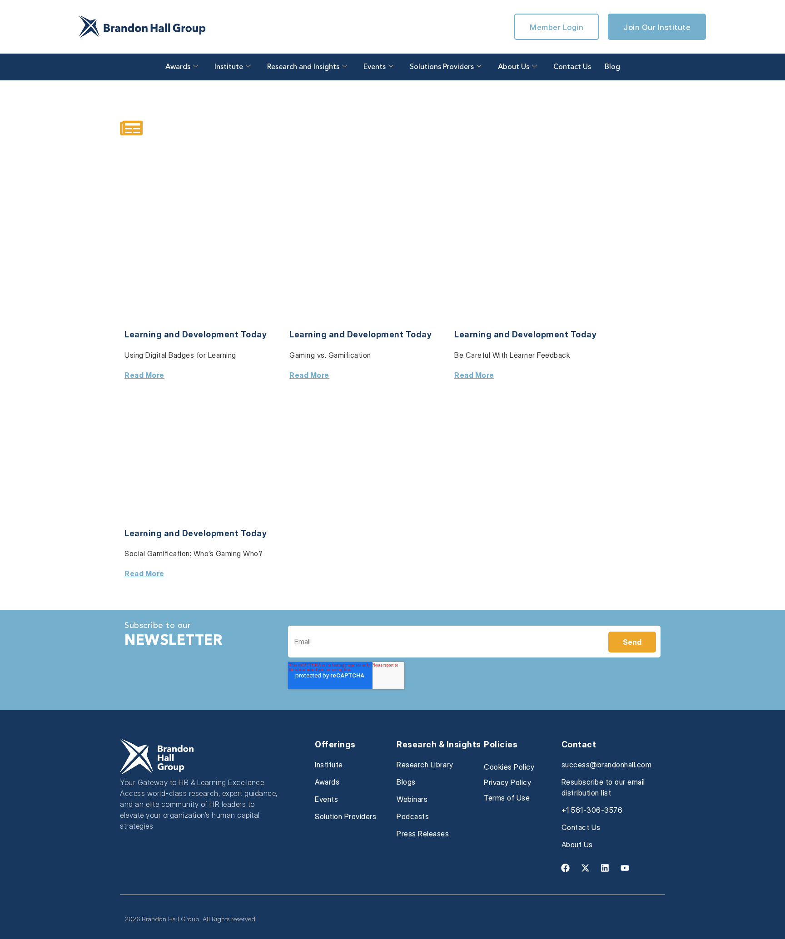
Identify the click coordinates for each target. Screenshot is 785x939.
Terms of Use (507, 797)
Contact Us (572, 67)
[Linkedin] (605, 867)
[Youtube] (624, 867)
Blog (612, 67)
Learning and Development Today (195, 334)
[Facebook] (565, 867)
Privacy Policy (507, 782)
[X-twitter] (585, 867)
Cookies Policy (509, 766)
